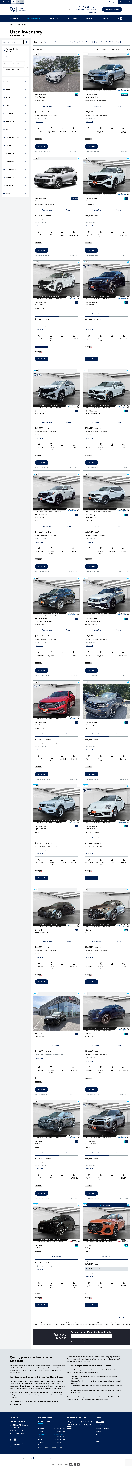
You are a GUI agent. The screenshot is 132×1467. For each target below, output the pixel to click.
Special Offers (100, 1421)
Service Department (102, 1425)
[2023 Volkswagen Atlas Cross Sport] (56, 598)
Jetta (78, 1424)
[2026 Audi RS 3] (106, 909)
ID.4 (74, 1424)
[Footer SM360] (74, 1464)
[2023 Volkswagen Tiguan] (106, 494)
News (97, 1434)
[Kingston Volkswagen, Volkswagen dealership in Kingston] (18, 9)
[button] (5, 2)
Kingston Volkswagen (44, 1365)
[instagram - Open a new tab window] (15, 1439)
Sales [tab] (40, 1421)
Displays (114, 49)
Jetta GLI (83, 1424)
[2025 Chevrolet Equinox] (106, 1121)
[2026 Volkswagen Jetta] (56, 74)
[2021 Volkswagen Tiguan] (56, 805)
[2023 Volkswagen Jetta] (56, 701)
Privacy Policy (47, 1458)
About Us (98, 1431)
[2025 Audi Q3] (106, 1224)
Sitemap (30, 1458)
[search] (12, 42)
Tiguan (69, 1427)
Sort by (98, 49)
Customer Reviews (101, 1438)
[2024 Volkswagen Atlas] (106, 178)
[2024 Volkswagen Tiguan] (106, 390)
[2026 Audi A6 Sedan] (56, 909)
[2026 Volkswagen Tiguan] (106, 73)
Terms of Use (37, 1458)
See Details (41, 146)
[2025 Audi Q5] (56, 1013)
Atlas (69, 1421)
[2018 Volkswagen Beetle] (106, 805)
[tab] (10, 57)
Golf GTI (84, 1421)
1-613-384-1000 (90, 7)
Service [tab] (50, 1421)
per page (127, 49)
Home (11, 24)
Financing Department (102, 1428)
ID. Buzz (70, 1424)
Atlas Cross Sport (76, 1421)
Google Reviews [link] (93, 12)
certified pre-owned (101, 1357)
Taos (89, 1424)
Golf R (89, 1421)
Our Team (98, 1441)
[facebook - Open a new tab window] (11, 1439)
